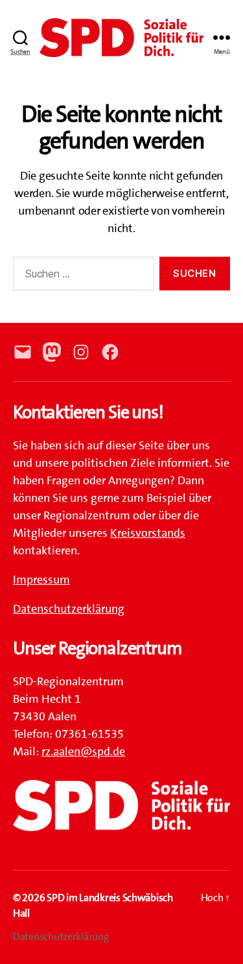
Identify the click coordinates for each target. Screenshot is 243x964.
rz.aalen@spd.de (83, 751)
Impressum (41, 579)
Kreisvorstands (147, 533)
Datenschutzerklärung (68, 609)
